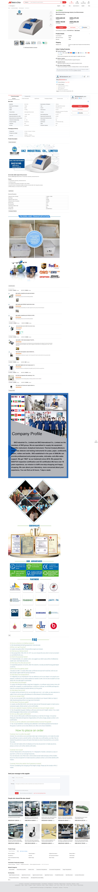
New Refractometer (69, 874)
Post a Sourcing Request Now (40, 793)
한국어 (58, 885)
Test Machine (27, 8)
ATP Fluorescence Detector (53, 855)
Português (30, 885)
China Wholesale (44, 883)
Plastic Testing (51, 857)
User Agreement (55, 887)
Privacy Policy (66, 887)
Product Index (68, 883)
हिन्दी (64, 885)
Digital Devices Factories (26, 874)
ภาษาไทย (67, 885)
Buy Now (61, 27)
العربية (55, 885)
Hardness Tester (31, 869)
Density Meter (71, 857)
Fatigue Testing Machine (67, 869)
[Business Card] (88, 101)
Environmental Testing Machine (54, 869)
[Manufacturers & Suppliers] (14, 2)
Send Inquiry (72, 27)
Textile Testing (71, 855)
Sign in (89, 3)
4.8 (76, 98)
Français (34, 885)
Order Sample (77, 30)
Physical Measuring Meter (21, 869)
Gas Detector (10, 855)
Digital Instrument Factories (37, 874)
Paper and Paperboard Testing (13, 857)
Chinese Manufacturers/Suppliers (35, 883)
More (9, 879)
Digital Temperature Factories (14, 874)
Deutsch (47, 885)
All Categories (12, 5)
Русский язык (39, 885)
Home (9, 8)
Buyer (64, 5)
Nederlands (51, 885)
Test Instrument (21, 8)
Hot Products (21, 883)
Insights (77, 883)
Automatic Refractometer (79, 874)
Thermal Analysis (32, 853)
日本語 (61, 885)
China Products (26, 883)
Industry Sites (56, 883)
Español (26, 885)
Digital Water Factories (49, 874)
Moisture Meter (72, 853)
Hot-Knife (30, 855)
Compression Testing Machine (41, 869)
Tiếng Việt (75, 885)
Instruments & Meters (14, 8)
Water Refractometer (25, 877)
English (22, 885)
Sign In (57, 91)
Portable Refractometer (59, 874)
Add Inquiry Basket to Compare (31, 47)
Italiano (43, 885)
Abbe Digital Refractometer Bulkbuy (37, 877)
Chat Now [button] (85, 27)
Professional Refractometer (14, 877)
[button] (66, 98)
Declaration (60, 887)
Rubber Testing (31, 857)
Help (69, 5)
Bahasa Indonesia (80, 885)
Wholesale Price (50, 883)
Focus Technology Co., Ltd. (41, 887)
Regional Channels (62, 883)
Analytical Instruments (53, 853)
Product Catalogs (24, 851)
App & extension (76, 5)
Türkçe (71, 885)
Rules (89, 5)
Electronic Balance (11, 853)
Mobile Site (73, 883)
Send (17, 793)
